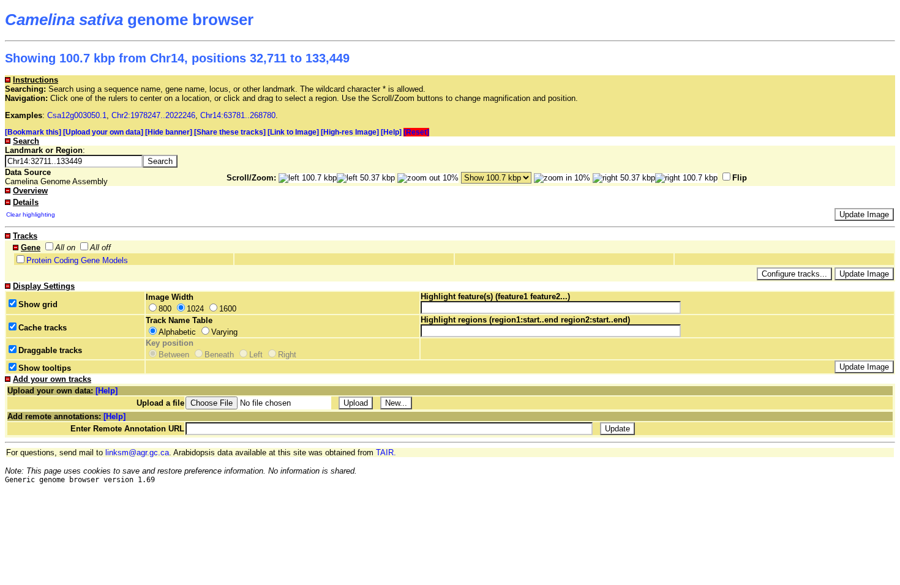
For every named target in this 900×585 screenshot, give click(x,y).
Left (256, 354)
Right (287, 354)
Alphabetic (177, 332)
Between (174, 354)
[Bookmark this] (33, 132)
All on (65, 247)
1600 (227, 308)
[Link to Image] (293, 132)
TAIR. (386, 452)
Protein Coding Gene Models (77, 260)
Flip (739, 177)
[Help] (391, 132)
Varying (224, 332)
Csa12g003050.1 (77, 115)
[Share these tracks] (230, 132)
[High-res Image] (350, 132)
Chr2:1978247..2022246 (153, 115)
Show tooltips (44, 368)
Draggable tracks (50, 350)
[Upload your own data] (103, 132)
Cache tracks (42, 327)
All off (100, 247)
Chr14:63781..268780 (238, 115)
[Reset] (416, 132)
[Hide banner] (168, 132)
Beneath (219, 354)
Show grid (38, 304)
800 (165, 308)
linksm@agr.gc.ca (137, 452)
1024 (195, 308)
